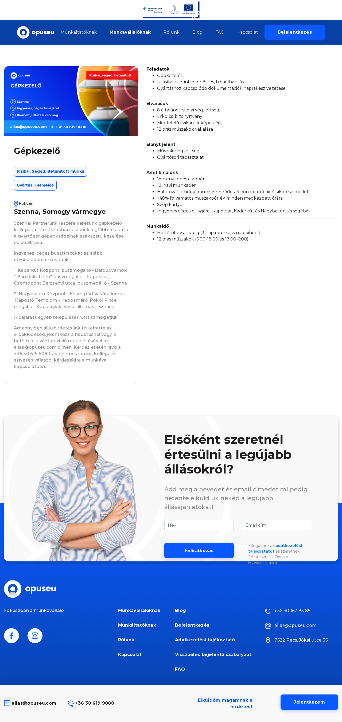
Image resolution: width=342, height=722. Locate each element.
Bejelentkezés (295, 32)
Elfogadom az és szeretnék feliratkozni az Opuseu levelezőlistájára (275, 554)
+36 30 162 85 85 (291, 611)
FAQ (219, 32)
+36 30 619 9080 (94, 703)
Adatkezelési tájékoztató (205, 639)
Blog (197, 32)
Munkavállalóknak (130, 32)
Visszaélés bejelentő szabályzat (213, 654)
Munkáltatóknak (79, 32)
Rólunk (172, 32)
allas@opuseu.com (34, 703)
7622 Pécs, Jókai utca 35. (301, 640)
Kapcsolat (247, 32)
